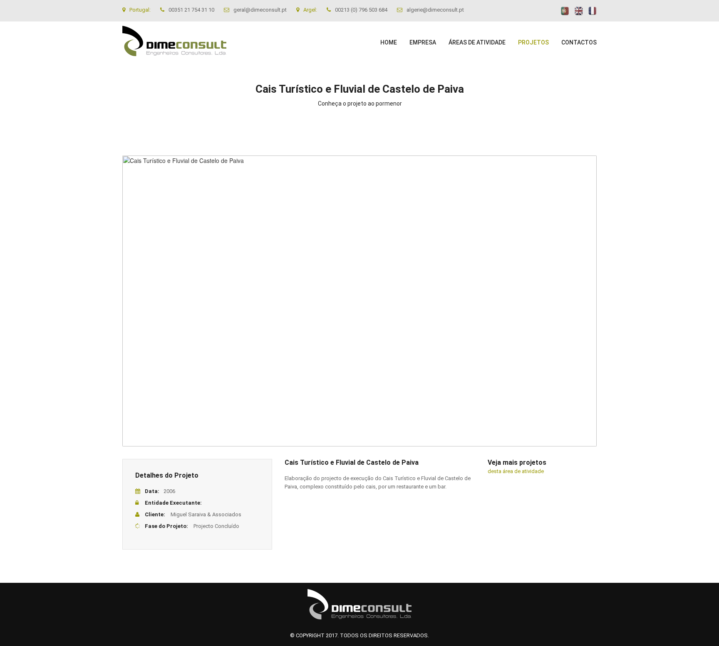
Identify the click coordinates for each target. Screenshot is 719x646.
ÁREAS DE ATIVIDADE (477, 42)
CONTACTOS (579, 42)
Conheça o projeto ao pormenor (360, 103)
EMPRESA (422, 42)
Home (388, 42)
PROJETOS (533, 42)
